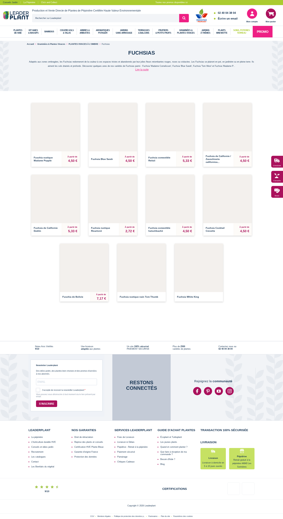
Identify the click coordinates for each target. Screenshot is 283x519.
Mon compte (252, 21)
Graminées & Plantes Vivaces (186, 31)
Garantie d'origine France (86, 454)
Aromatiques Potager (103, 31)
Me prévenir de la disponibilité (141, 287)
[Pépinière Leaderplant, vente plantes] (17, 15)
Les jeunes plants (168, 444)
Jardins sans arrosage (124, 31)
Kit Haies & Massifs (33, 31)
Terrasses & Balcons (144, 31)
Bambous (49, 31)
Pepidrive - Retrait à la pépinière (132, 449)
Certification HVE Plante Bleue (89, 449)
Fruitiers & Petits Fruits (163, 31)
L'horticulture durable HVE (43, 444)
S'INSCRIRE (46, 405)
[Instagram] (230, 393)
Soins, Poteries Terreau (241, 31)
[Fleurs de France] (201, 16)
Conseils (277, 181)
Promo (262, 31)
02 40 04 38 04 (227, 12)
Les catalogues (38, 459)
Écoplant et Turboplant (171, 439)
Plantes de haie (17, 31)
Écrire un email (228, 18)
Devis (277, 196)
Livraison (277, 165)
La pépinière (37, 439)
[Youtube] (219, 393)
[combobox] (105, 18)
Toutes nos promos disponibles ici (171, 2)
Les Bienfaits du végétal (42, 468)
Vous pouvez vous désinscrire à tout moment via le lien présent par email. (65, 397)
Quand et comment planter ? (173, 449)
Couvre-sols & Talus (67, 31)
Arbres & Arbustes (85, 31)
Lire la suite (142, 69)
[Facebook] (197, 393)
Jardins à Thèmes (205, 31)
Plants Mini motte (221, 31)
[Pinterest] (208, 393)
